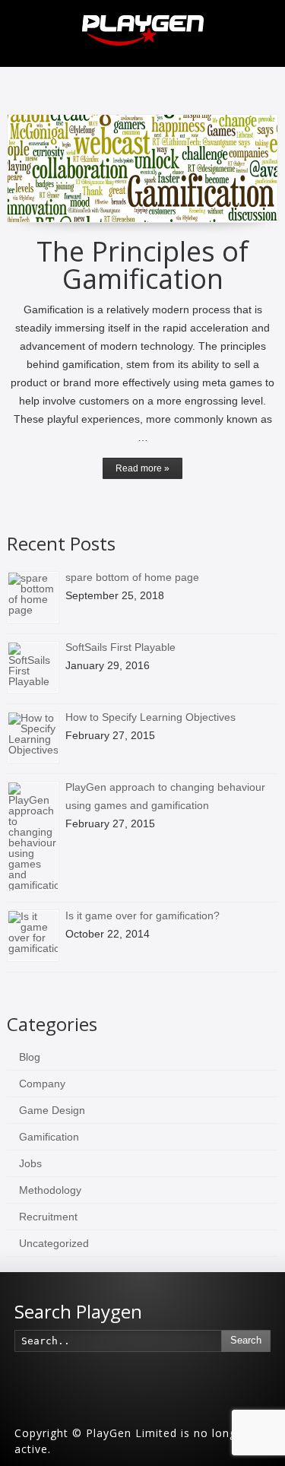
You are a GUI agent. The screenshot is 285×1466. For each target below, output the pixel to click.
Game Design (52, 1110)
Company (42, 1083)
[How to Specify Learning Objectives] (33, 737)
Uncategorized (54, 1243)
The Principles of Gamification (142, 265)
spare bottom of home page (132, 577)
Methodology (50, 1190)
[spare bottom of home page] (33, 597)
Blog (29, 1057)
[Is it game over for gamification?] (33, 935)
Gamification (49, 1137)
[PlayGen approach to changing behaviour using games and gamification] (33, 836)
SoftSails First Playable (120, 647)
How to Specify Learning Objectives (150, 717)
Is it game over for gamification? (142, 915)
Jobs (30, 1163)
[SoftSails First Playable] (33, 667)
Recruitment (48, 1217)
